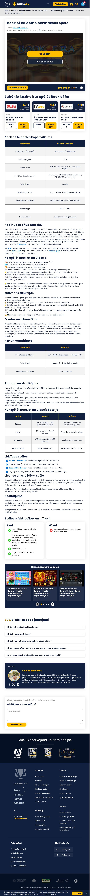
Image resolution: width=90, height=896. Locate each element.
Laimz (18, 432)
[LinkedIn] (18, 684)
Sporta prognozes (42, 816)
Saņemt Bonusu (17, 87)
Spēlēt (47, 53)
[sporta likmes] (20, 777)
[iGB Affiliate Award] (18, 753)
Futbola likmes (17, 853)
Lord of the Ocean (17, 468)
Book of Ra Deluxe (17, 460)
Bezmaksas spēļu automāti (62, 11)
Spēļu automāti (66, 797)
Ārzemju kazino (66, 785)
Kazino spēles (65, 793)
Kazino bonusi (65, 812)
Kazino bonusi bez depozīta (67, 822)
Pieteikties (60, 4)
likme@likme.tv (20, 818)
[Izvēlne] (7, 4)
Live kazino (64, 789)
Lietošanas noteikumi (44, 797)
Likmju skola (40, 821)
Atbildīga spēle (41, 789)
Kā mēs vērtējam (42, 785)
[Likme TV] (21, 4)
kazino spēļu (54, 251)
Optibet (18, 424)
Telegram (66, 855)
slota (9, 248)
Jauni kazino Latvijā (68, 780)
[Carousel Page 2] (43, 604)
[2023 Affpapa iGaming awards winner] (67, 753)
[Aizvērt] (87, 893)
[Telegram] (83, 4)
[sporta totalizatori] (20, 798)
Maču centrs (40, 825)
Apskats (11, 125)
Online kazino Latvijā (68, 776)
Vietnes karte (40, 802)
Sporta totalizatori (18, 866)
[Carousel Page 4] (48, 604)
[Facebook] (10, 684)
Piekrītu (77, 893)
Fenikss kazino (18, 448)
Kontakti (38, 780)
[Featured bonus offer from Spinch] (71, 4)
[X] (13, 684)
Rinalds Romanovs (20, 28)
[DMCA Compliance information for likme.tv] (62, 881)
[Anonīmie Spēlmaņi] (34, 881)
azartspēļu (16, 251)
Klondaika (18, 440)
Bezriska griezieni (67, 816)
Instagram (66, 849)
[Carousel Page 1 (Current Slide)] (41, 604)
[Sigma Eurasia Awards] (33, 753)
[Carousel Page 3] (46, 604)
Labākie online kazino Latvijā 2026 (33, 11)
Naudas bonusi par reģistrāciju (67, 828)
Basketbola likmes (18, 861)
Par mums (39, 776)
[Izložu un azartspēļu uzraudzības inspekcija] (19, 881)
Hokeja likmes (16, 857)
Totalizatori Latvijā (18, 849)
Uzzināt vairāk (50, 894)
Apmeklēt (23, 125)
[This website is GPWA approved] (46, 881)
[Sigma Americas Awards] (48, 753)
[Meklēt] (77, 4)
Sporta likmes (10, 11)
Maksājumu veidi (42, 829)
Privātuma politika (42, 793)
